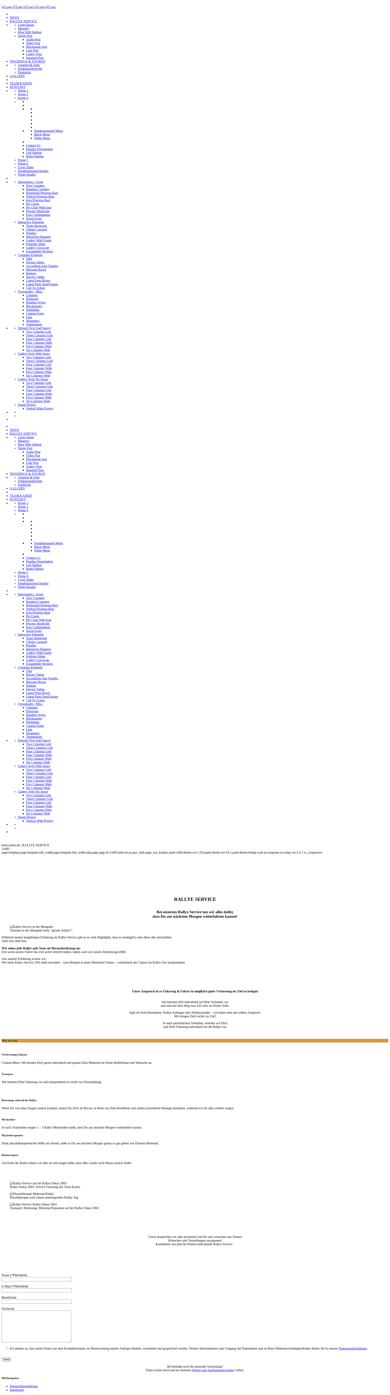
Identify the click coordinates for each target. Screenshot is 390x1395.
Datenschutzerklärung (353, 1348)
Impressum (17, 1390)
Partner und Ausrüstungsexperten (213, 1370)
